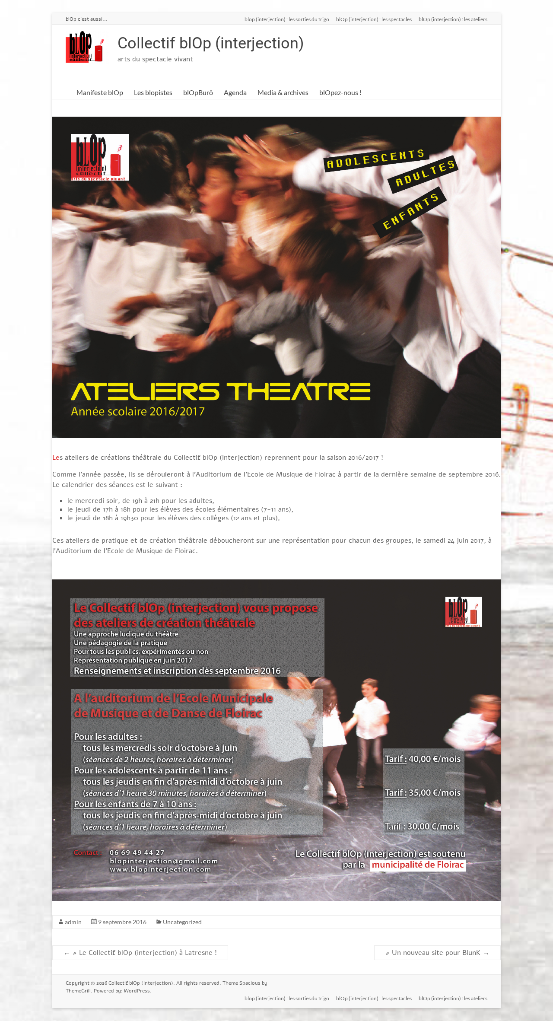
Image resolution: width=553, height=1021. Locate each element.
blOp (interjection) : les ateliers (453, 19)
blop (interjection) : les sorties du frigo (287, 19)
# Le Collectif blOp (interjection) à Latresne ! (140, 952)
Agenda (235, 92)
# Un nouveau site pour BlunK (437, 952)
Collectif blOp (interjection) (211, 43)
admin (73, 922)
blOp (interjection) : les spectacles (374, 19)
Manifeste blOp (99, 92)
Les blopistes (153, 92)
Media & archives (282, 92)
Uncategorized (182, 922)
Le (56, 457)
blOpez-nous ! (340, 92)
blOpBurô (198, 92)
